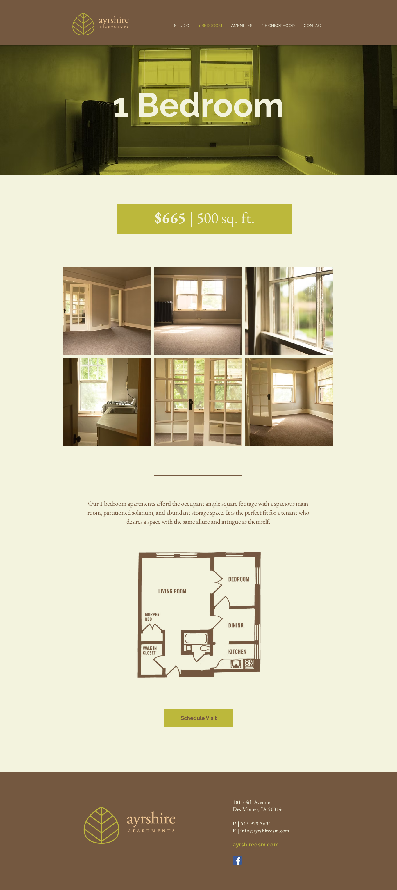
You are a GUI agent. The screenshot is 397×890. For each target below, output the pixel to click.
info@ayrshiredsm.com (264, 830)
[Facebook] (237, 860)
